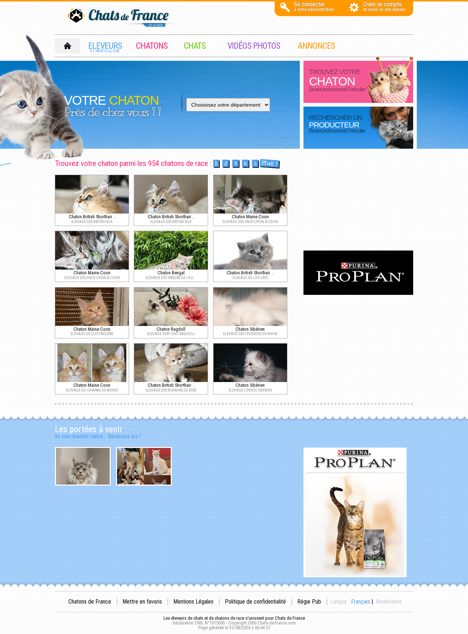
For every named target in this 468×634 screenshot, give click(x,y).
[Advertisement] (358, 200)
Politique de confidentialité (255, 601)
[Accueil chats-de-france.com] (121, 18)
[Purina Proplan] (358, 292)
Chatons (151, 46)
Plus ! (269, 163)
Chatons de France (89, 601)
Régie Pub (309, 601)
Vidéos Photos (253, 46)
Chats (194, 46)
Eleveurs (105, 47)
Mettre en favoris (142, 601)
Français (360, 601)
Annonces (316, 46)
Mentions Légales (193, 601)
